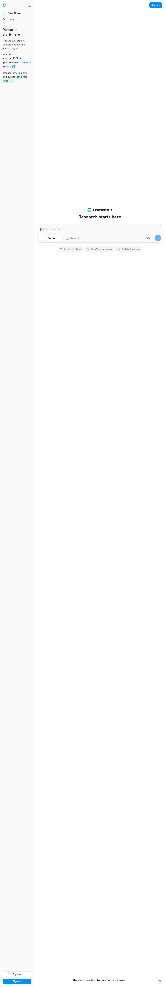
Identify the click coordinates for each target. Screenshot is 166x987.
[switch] (72, 238)
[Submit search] (158, 238)
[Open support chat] (160, 981)
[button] (155, 5)
